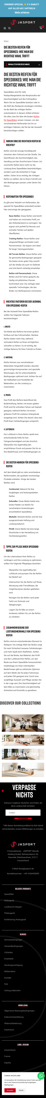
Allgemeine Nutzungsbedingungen (19, 1010)
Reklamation (9, 971)
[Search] (9, 28)
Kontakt (7, 977)
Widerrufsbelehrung (13, 1023)
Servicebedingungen (13, 939)
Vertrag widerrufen (12, 990)
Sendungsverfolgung (13, 965)
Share (6, 41)
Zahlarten (8, 952)
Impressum (9, 1029)
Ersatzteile (8, 958)
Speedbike (9, 894)
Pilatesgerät (9, 913)
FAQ (6, 984)
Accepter (10, 1090)
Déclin (21, 1090)
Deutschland (9, 1050)
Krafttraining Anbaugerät (15, 919)
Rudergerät (9, 900)
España (7, 1062)
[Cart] (41, 28)
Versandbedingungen (13, 946)
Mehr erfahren (22, 12)
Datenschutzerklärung (14, 1017)
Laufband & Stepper (13, 906)
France (7, 1056)
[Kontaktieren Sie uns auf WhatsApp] (41, 1076)
